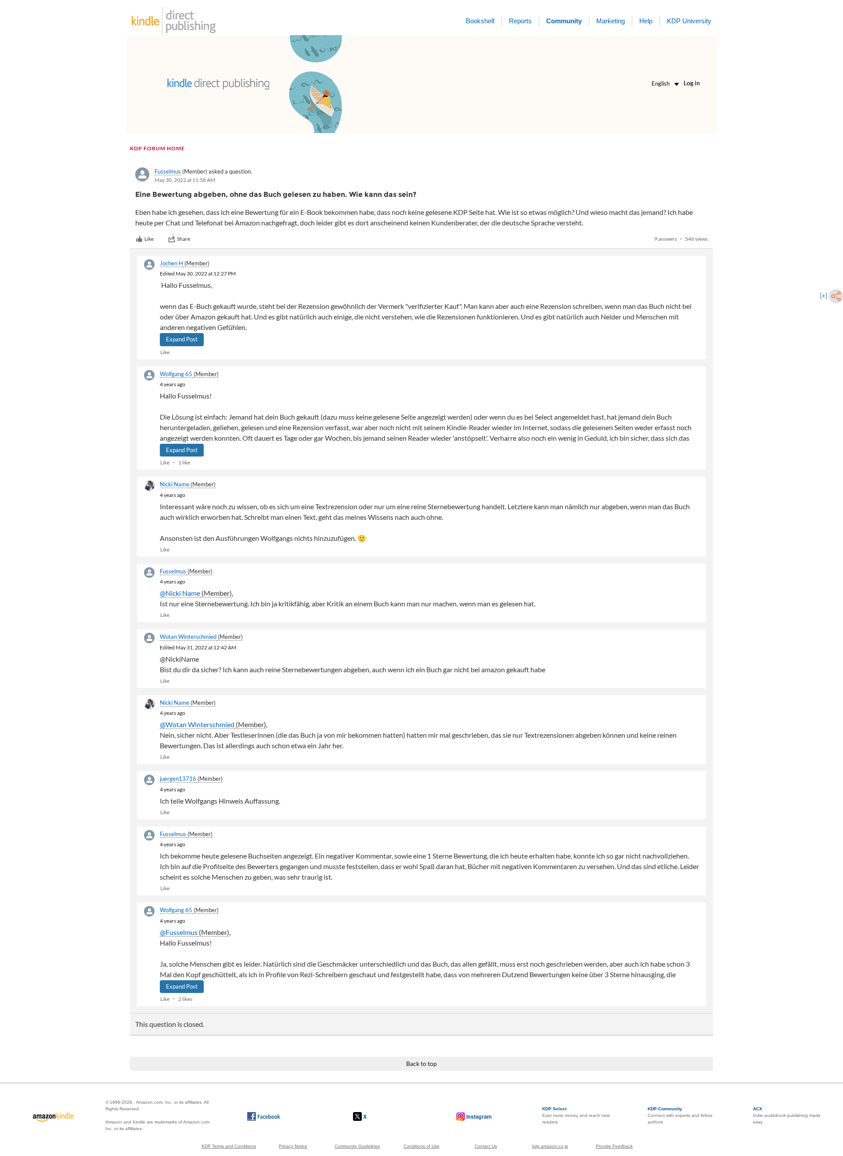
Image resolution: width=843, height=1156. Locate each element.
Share (183, 239)
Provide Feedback (614, 1146)
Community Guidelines (357, 1146)
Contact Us (486, 1146)
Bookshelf (480, 21)
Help (645, 21)
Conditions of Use (421, 1146)
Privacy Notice (293, 1146)
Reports (520, 21)
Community (564, 21)
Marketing (610, 21)
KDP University (689, 21)
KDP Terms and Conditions (229, 1146)
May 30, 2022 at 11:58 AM (185, 180)
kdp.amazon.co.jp (550, 1146)
